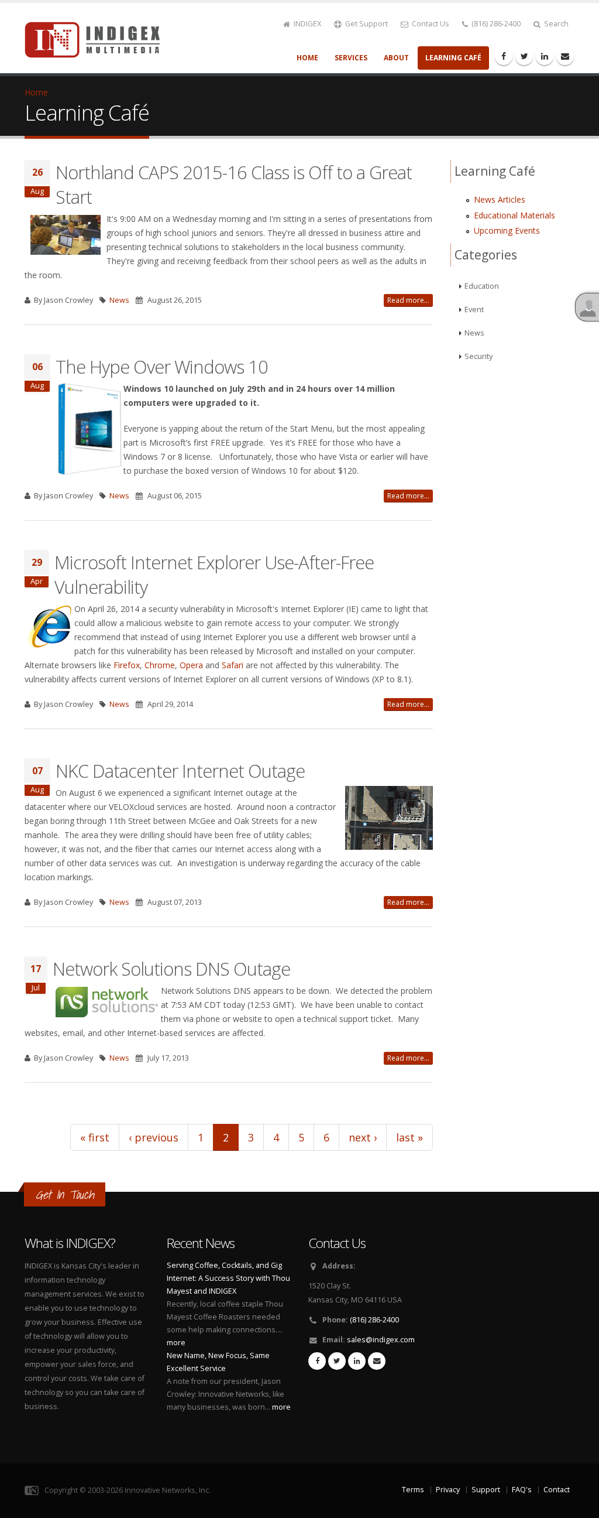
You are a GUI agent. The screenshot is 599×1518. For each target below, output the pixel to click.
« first (94, 1137)
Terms (413, 1490)
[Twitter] (524, 56)
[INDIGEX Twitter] (337, 1361)
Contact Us (429, 24)
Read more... (408, 300)
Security (478, 356)
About (396, 58)
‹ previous (153, 1137)
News (119, 300)
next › (363, 1137)
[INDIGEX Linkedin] (357, 1361)
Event (474, 309)
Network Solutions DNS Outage (171, 968)
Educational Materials (514, 215)
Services (351, 58)
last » (409, 1137)
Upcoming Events (507, 230)
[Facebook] (503, 56)
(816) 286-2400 (495, 24)
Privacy (448, 1490)
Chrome (159, 665)
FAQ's (522, 1490)
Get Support (365, 24)
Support (485, 1490)
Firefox (126, 665)
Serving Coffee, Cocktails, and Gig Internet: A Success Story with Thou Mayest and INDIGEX (228, 1278)
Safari (234, 665)
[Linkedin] (544, 56)
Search (555, 24)
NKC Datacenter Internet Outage (180, 770)
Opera (192, 665)
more (176, 1343)
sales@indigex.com (381, 1340)
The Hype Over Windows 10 (162, 366)
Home (307, 58)
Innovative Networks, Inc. (168, 1490)
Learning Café (453, 58)
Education (481, 286)
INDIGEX (306, 24)
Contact (556, 1490)
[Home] (99, 39)
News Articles (499, 199)
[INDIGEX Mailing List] (565, 56)
